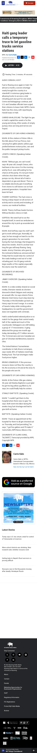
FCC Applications (9, 702)
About (6, 674)
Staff (6, 693)
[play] (3, 750)
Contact (6, 679)
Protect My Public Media (12, 706)
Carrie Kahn (13, 55)
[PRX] (5, 738)
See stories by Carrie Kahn (23, 467)
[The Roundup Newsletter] (18, 508)
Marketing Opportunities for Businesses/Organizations (13, 688)
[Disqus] (18, 610)
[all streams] (34, 750)
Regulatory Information (11, 697)
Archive (6, 710)
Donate (30, 3)
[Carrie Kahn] (6, 457)
